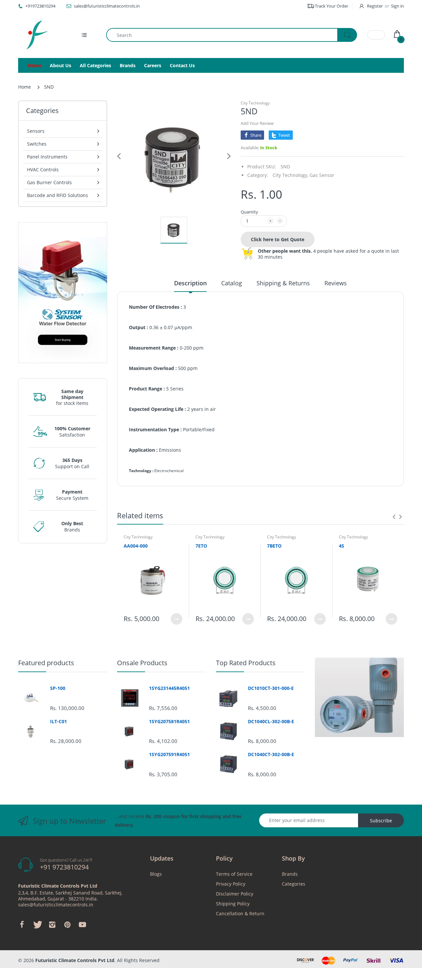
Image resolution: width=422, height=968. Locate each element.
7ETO (201, 546)
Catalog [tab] (231, 283)
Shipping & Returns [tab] (283, 283)
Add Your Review (257, 123)
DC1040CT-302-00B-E (271, 754)
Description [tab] (190, 283)
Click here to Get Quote (277, 239)
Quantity (249, 212)
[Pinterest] (67, 924)
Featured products (46, 662)
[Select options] (176, 619)
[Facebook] (21, 924)
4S (341, 546)
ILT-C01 (58, 722)
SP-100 (57, 688)
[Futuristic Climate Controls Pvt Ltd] (34, 34)
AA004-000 (136, 546)
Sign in (397, 6)
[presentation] (394, 517)
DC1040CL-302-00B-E (271, 722)
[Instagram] (52, 924)
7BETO (274, 546)
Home (24, 87)
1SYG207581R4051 (169, 722)
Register (375, 6)
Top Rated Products (246, 662)
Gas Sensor (322, 175)
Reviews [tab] (335, 283)
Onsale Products (142, 662)
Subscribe (381, 820)
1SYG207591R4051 (169, 754)
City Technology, (290, 175)
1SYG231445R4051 (169, 688)
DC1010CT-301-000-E (271, 688)
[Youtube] (82, 924)
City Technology (255, 103)
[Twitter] (37, 924)
